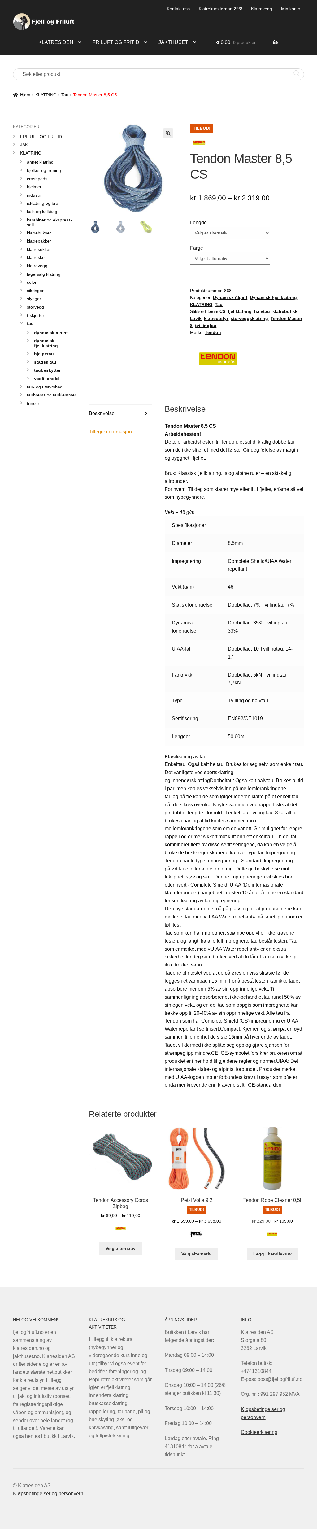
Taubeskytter (47, 370)
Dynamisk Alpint (230, 297)
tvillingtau (205, 325)
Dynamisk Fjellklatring (273, 297)
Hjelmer (34, 186)
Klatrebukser (39, 232)
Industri (34, 195)
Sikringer (35, 290)
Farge (196, 248)
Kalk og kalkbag (42, 211)
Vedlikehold (46, 378)
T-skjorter (35, 315)
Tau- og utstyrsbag (45, 386)
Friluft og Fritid (41, 136)
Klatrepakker (39, 241)
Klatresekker (39, 249)
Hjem (25, 94)
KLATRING (46, 94)
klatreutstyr (216, 318)
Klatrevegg (261, 8)
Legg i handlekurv (272, 1253)
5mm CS (216, 311)
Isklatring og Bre (42, 203)
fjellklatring (240, 311)
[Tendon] (120, 1232)
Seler (32, 282)
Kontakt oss (178, 8)
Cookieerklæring (259, 1432)
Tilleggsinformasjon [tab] (110, 431)
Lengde (198, 222)
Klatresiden (55, 42)
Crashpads (37, 178)
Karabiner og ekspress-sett (49, 222)
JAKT (25, 144)
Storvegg (35, 306)
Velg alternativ (121, 1248)
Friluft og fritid (116, 42)
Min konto (290, 8)
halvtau (262, 311)
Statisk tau (45, 362)
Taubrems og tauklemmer (51, 394)
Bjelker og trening (44, 170)
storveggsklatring (249, 318)
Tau (64, 94)
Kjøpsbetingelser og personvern (48, 1493)
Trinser (33, 403)
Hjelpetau (44, 353)
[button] (168, 133)
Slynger (34, 298)
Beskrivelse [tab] (102, 413)
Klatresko (36, 257)
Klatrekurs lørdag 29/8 (220, 8)
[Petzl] (196, 1237)
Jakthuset (173, 42)
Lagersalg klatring (43, 274)
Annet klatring (40, 162)
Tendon (213, 332)
